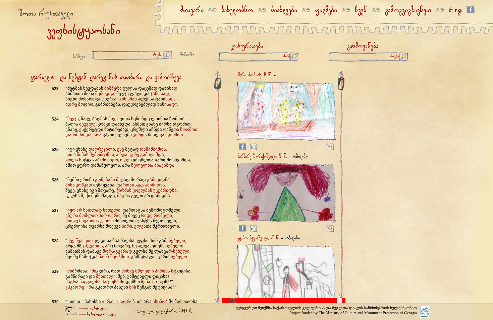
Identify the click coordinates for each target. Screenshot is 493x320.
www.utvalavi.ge (92, 308)
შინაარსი (187, 55)
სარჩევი (79, 57)
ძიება (157, 55)
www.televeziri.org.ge (97, 314)
